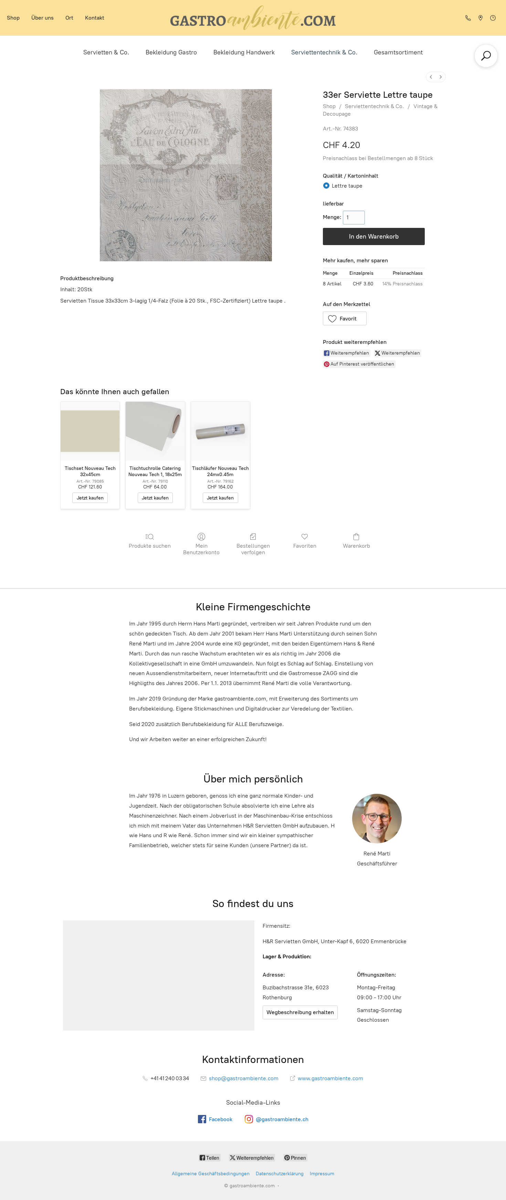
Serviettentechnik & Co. (324, 52)
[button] (345, 318)
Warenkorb (356, 546)
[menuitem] (431, 77)
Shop (13, 17)
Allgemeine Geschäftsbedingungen (211, 1174)
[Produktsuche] (486, 56)
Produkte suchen (150, 546)
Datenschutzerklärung (280, 1174)
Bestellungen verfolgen (253, 549)
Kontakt (94, 17)
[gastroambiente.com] (253, 17)
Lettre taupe (347, 185)
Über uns (42, 17)
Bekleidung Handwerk (244, 52)
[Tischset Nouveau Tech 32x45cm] (90, 431)
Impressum (322, 1174)
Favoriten (304, 546)
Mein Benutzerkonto (201, 549)
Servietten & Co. (106, 52)
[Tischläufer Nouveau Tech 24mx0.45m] (220, 431)
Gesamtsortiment (398, 52)
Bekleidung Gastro (171, 52)
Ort (69, 17)
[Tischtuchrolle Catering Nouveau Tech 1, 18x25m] (155, 431)
